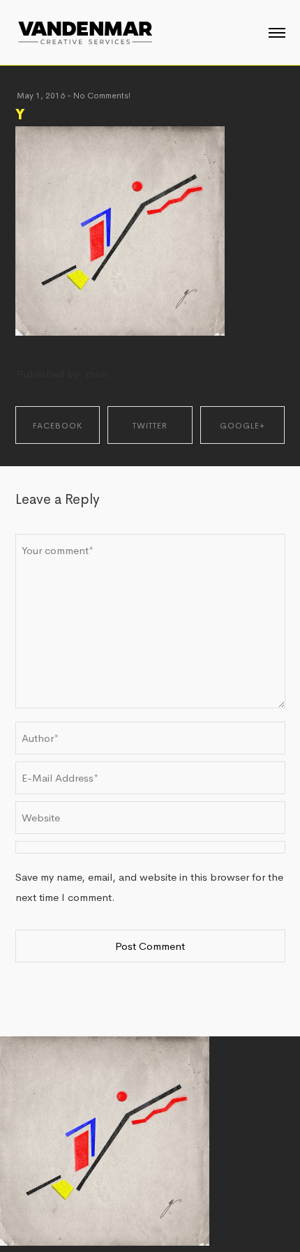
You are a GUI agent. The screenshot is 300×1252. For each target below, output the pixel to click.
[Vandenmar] (85, 31)
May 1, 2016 (41, 95)
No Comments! (101, 95)
